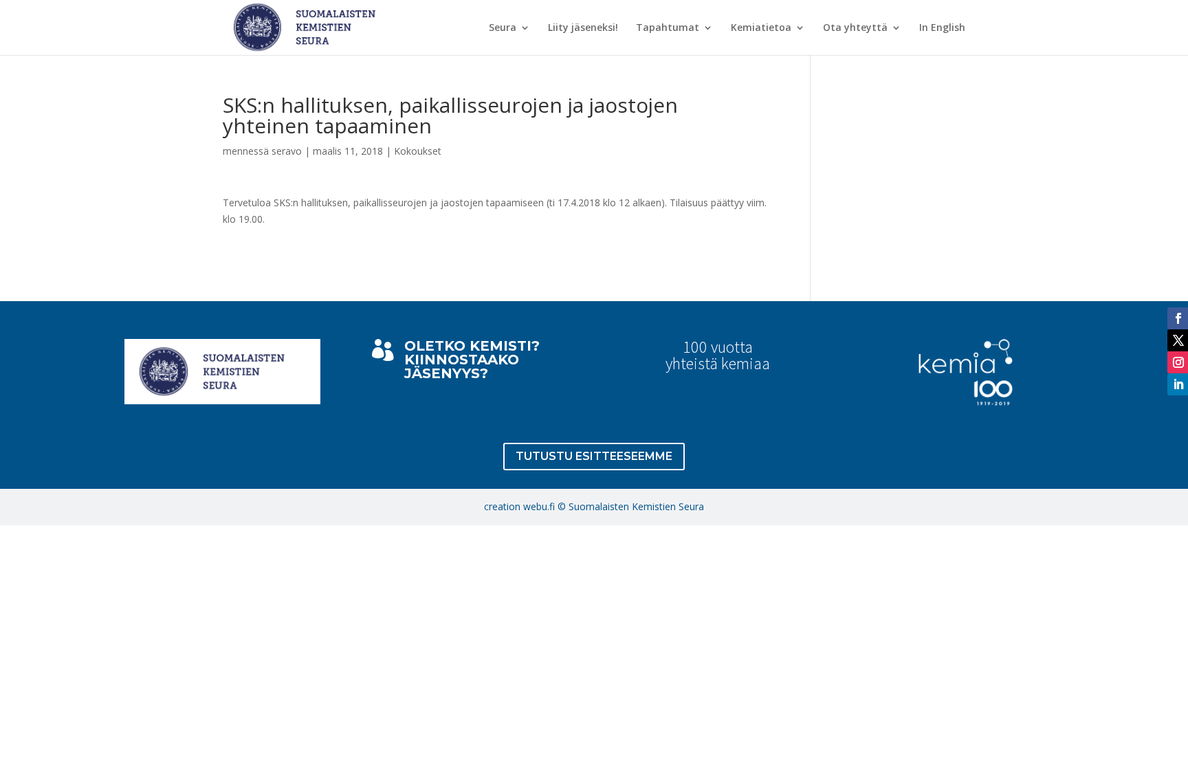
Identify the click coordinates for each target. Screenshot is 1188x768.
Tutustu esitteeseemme (594, 456)
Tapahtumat (667, 28)
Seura (502, 28)
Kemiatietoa (761, 28)
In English (942, 28)
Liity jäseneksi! (583, 28)
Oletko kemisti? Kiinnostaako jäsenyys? (472, 360)
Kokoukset (417, 150)
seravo (287, 150)
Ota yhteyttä (855, 28)
